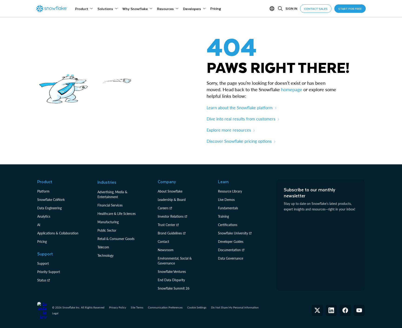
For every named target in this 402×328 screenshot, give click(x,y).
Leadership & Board (172, 200)
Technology (105, 255)
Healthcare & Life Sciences (116, 214)
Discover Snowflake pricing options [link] (239, 141)
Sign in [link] (291, 8)
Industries (106, 182)
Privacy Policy (117, 307)
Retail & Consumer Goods (115, 239)
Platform (43, 191)
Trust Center (166, 225)
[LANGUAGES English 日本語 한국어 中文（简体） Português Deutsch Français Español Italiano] (273, 8)
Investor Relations (171, 216)
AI (38, 225)
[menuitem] (84, 9)
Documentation (229, 250)
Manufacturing (108, 222)
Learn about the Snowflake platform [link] (240, 107)
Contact (163, 241)
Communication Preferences (165, 307)
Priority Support (48, 272)
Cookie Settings (196, 307)
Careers (163, 208)
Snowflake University (233, 233)
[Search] (280, 8)
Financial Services (110, 205)
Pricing (42, 241)
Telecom (103, 247)
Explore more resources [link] (229, 129)
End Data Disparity (171, 280)
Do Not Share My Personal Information (235, 307)
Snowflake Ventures (172, 272)
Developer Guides (230, 241)
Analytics (43, 216)
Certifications (227, 225)
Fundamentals (228, 208)
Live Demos (226, 200)
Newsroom (166, 250)
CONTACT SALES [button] (316, 8)
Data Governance (230, 258)
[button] (317, 310)
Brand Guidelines (170, 233)
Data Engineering (49, 208)
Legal (55, 313)
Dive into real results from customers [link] (241, 118)
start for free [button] (350, 8)
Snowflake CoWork (51, 200)
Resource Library (230, 191)
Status (41, 280)
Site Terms (137, 307)
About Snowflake (170, 191)
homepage (291, 89)
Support (43, 263)
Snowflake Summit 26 (173, 288)
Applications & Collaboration (57, 233)
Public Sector (106, 230)
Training (223, 216)
